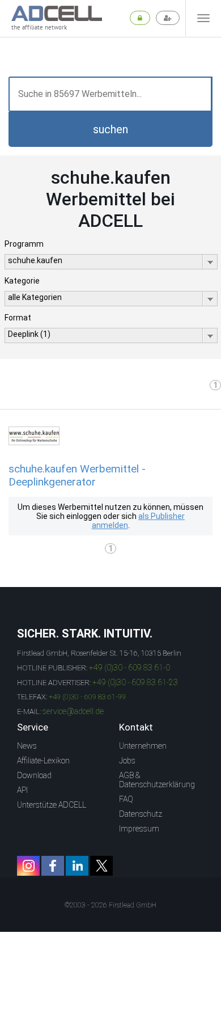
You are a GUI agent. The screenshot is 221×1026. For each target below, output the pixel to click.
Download (34, 775)
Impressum (139, 828)
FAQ (126, 799)
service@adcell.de (73, 711)
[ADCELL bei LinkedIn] (77, 866)
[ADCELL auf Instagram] (28, 866)
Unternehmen (143, 745)
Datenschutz (140, 813)
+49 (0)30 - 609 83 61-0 (129, 667)
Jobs (127, 760)
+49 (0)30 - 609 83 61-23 (135, 682)
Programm (24, 243)
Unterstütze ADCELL (51, 804)
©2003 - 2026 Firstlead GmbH (110, 905)
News (27, 745)
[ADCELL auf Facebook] (52, 866)
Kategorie (22, 280)
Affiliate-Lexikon (43, 760)
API (22, 790)
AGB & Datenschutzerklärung (157, 780)
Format (18, 317)
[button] (110, 129)
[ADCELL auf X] (101, 866)
